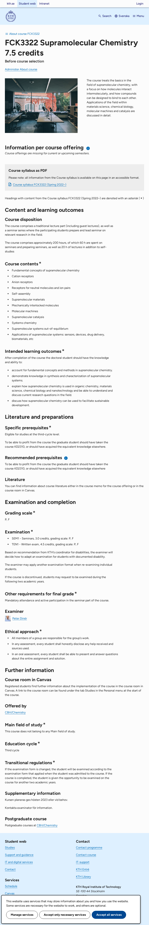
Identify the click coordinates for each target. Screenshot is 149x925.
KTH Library (83, 876)
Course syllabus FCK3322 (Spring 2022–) (39, 184)
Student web (27, 3)
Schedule (11, 886)
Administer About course (21, 69)
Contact (10, 869)
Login (139, 3)
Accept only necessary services (65, 914)
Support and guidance (19, 855)
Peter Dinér (19, 618)
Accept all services (109, 914)
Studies (10, 847)
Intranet (44, 3)
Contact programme (89, 847)
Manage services (22, 914)
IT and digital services (19, 862)
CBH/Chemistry (15, 712)
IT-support (82, 862)
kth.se (11, 3)
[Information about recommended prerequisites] (66, 458)
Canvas (9, 893)
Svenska (124, 16)
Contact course (86, 855)
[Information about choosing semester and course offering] (88, 148)
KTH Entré (82, 869)
